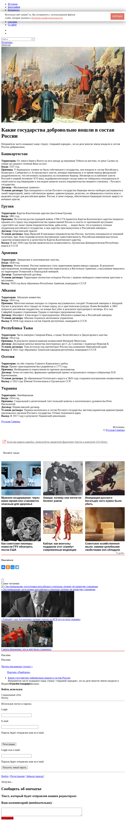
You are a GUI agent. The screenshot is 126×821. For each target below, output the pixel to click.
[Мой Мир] (12, 567)
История (12, 4)
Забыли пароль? (35, 776)
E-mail (4, 721)
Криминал (14, 10)
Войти (5, 776)
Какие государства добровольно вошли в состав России (39, 677)
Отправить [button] (7, 818)
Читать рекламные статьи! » (17, 666)
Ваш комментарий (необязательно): (26, 802)
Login (4, 709)
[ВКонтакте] (3, 567)
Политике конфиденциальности (47, 18)
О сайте (12, 24)
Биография (14, 7)
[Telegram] (17, 567)
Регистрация (17, 776)
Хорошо (117, 16)
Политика (6, 42)
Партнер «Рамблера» (18, 672)
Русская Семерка (10, 421)
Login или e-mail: (10, 750)
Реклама (12, 21)
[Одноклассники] (8, 567)
